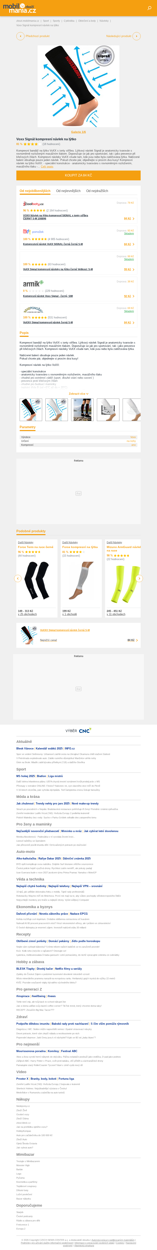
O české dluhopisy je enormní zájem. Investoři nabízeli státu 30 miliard (51, 927)
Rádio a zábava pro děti (28, 1220)
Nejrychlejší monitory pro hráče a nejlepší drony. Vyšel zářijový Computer (52, 900)
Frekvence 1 (22, 1224)
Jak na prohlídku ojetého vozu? (31, 1127)
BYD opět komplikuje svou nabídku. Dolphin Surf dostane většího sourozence (54, 864)
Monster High (23, 1165)
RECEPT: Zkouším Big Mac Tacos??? (35, 1010)
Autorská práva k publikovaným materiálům (113, 1240)
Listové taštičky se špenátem (30, 841)
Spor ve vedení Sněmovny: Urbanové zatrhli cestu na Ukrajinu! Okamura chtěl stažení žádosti (63, 754)
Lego (18, 1174)
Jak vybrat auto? (24, 1147)
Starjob (19, 1212)
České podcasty (24, 1216)
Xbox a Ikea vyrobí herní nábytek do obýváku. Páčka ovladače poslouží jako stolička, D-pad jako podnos (68, 1057)
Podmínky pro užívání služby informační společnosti (47, 1243)
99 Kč (127, 269)
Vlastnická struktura (84, 1245)
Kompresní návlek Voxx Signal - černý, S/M (48, 296)
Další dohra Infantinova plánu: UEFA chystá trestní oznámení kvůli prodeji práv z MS (58, 781)
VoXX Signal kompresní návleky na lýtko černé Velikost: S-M (58, 269)
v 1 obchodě (69, 614)
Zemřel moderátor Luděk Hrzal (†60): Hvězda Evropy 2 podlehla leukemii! (52, 813)
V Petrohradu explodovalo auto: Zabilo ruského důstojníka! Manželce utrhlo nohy (56, 758)
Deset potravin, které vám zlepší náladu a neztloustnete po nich (47, 1033)
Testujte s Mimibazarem (28, 1161)
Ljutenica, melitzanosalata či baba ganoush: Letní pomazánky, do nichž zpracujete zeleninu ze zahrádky (67, 955)
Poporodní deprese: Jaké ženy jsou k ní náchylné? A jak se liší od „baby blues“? (56, 1037)
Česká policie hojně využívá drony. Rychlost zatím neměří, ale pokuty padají (54, 868)
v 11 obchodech (116, 614)
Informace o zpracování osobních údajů (94, 1243)
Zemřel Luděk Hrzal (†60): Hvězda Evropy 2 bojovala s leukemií (48, 1084)
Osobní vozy (22, 1114)
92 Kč (127, 296)
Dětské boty (22, 1190)
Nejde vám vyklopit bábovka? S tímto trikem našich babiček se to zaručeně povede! (58, 947)
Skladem (129, 233)
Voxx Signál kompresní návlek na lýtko (46, 139)
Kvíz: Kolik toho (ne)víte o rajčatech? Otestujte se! (41, 951)
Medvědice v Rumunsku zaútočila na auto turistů (40, 1092)
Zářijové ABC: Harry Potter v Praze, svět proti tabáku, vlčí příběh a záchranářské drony (59, 1061)
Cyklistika (69, 20)
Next (139, 578)
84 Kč (127, 218)
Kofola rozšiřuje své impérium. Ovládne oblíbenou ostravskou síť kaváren (52, 919)
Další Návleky (25, 542)
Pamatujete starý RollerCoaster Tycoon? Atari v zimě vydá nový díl (49, 1065)
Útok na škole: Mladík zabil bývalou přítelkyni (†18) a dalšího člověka (50, 762)
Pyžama (20, 1178)
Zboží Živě (21, 1110)
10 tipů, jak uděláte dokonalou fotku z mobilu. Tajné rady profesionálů (50, 892)
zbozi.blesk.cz (23, 1123)
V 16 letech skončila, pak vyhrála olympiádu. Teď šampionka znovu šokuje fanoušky (58, 790)
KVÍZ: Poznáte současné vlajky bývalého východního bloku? (46, 982)
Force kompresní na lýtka (80, 547)
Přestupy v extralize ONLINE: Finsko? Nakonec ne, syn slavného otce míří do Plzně (58, 786)
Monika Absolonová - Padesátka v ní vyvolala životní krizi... (45, 837)
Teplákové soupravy (26, 1186)
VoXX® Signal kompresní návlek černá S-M (48, 322)
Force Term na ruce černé (35, 547)
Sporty (56, 20)
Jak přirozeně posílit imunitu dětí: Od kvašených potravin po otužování (51, 845)
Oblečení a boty (87, 20)
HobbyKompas (23, 1131)
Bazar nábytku (23, 1198)
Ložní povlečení (24, 1194)
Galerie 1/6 (78, 132)
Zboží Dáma (22, 1118)
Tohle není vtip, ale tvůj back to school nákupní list (41, 1002)
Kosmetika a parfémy (26, 1182)
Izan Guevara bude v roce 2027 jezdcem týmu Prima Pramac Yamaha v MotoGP (56, 872)
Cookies (120, 1243)
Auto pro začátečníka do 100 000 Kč (34, 1135)
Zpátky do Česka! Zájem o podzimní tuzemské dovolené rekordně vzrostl (52, 974)
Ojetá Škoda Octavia (26, 1143)
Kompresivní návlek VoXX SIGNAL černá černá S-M (53, 244)
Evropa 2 (20, 1229)
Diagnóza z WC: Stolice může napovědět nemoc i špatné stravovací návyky (54, 1029)
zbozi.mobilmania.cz (27, 20)
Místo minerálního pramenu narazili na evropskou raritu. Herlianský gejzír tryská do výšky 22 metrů (65, 978)
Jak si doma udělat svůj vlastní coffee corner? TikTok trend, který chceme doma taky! (59, 1006)
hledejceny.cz (23, 1106)
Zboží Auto (21, 1139)
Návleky (104, 20)
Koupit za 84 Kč (78, 175)
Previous (17, 578)
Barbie (19, 1169)
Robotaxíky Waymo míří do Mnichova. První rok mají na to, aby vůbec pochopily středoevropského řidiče (68, 896)
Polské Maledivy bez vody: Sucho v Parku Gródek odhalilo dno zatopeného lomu (56, 817)
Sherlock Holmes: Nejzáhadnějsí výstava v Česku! (41, 1088)
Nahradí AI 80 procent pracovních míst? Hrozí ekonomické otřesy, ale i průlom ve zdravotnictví (63, 923)
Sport (46, 20)
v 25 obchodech (27, 614)
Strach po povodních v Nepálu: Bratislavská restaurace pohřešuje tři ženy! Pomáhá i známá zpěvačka (67, 809)
